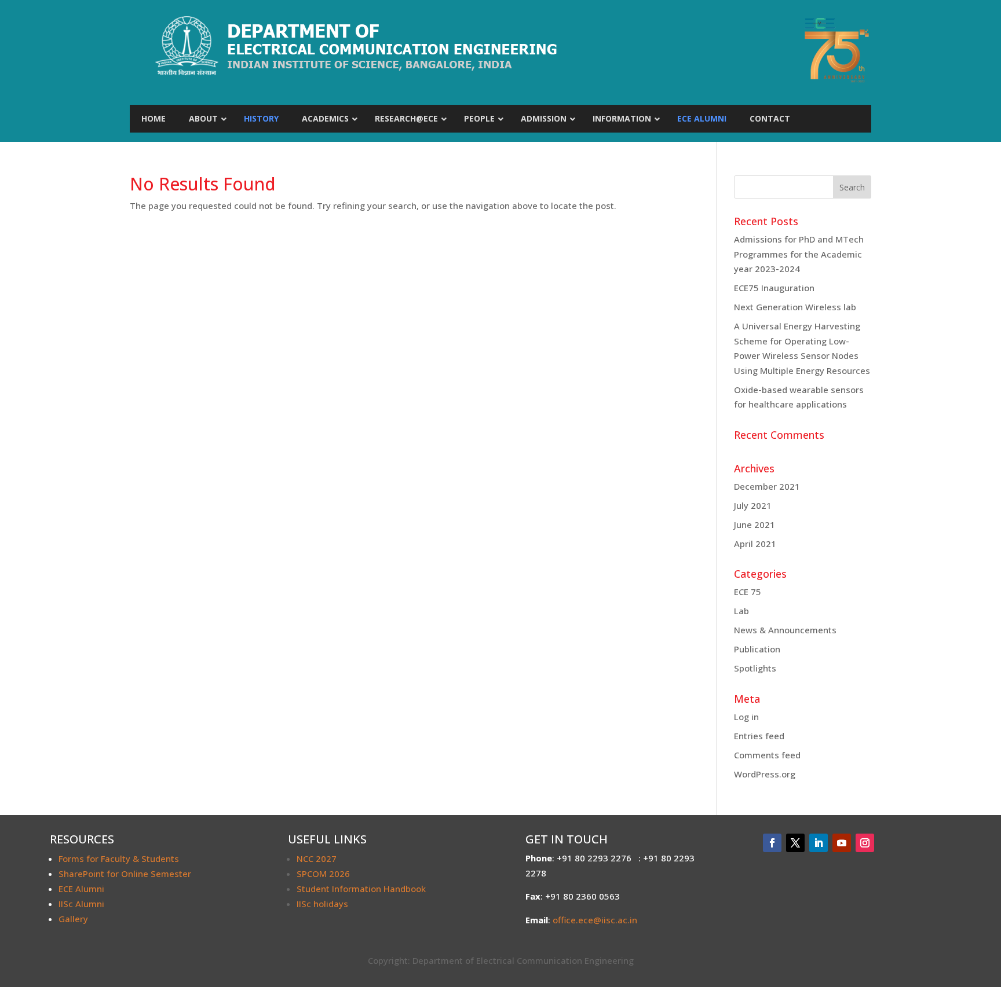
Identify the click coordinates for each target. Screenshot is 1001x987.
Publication (757, 649)
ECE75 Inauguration (774, 287)
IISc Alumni (81, 903)
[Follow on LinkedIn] (818, 843)
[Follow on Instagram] (865, 843)
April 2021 (755, 543)
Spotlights (755, 668)
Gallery (73, 918)
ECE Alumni (81, 888)
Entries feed (759, 736)
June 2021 (754, 524)
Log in (746, 716)
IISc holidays (322, 903)
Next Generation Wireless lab (795, 307)
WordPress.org (764, 774)
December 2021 (767, 486)
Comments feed (767, 755)
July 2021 (753, 505)
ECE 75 (747, 591)
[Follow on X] (795, 843)
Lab (741, 611)
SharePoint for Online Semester (125, 873)
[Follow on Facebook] (772, 843)
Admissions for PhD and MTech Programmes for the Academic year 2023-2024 (799, 253)
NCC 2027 (317, 858)
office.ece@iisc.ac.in (595, 920)
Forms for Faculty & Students (119, 858)
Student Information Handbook (361, 888)
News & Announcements (785, 630)
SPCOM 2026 (323, 873)
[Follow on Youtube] (841, 843)
